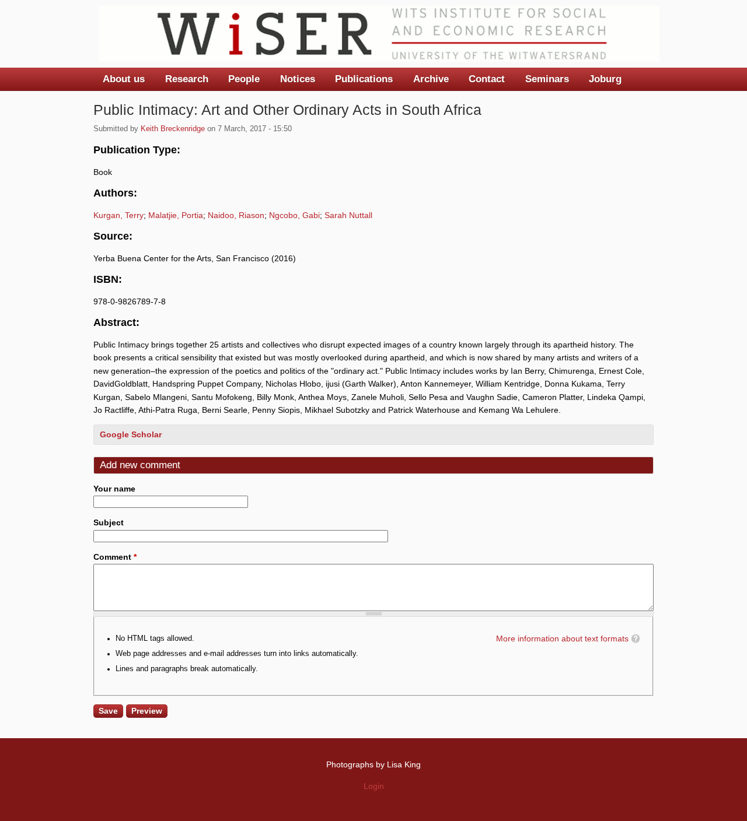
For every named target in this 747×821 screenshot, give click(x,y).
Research (186, 79)
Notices (297, 79)
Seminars (547, 79)
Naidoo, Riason (236, 215)
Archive (431, 79)
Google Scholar (131, 434)
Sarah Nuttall (348, 215)
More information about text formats (562, 638)
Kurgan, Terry (118, 215)
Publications (364, 79)
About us (124, 79)
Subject (108, 522)
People (244, 79)
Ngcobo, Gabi (294, 215)
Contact (487, 79)
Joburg (605, 79)
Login (374, 786)
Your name (114, 488)
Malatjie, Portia (175, 215)
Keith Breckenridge (173, 129)
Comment (115, 557)
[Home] (379, 34)
